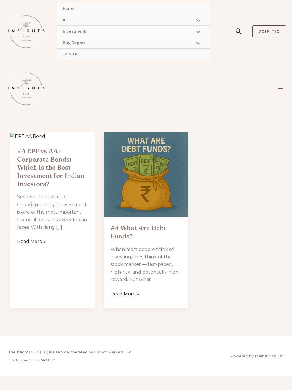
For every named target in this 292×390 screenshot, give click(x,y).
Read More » (31, 241)
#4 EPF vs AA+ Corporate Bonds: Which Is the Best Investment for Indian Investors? (50, 167)
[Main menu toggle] (280, 89)
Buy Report (74, 42)
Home (69, 8)
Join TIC (71, 54)
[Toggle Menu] (197, 21)
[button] (238, 31)
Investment (74, 31)
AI (65, 19)
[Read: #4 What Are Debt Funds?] (146, 174)
